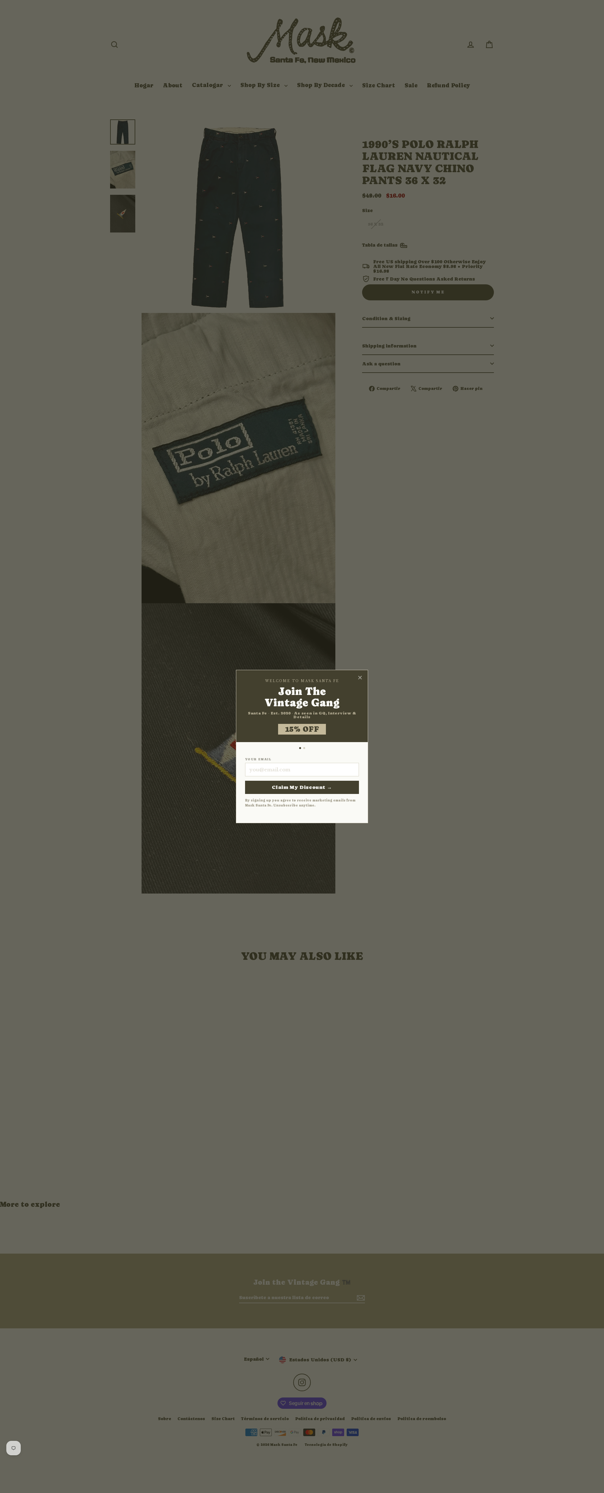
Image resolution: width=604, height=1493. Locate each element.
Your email (258, 759)
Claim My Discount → (302, 787)
